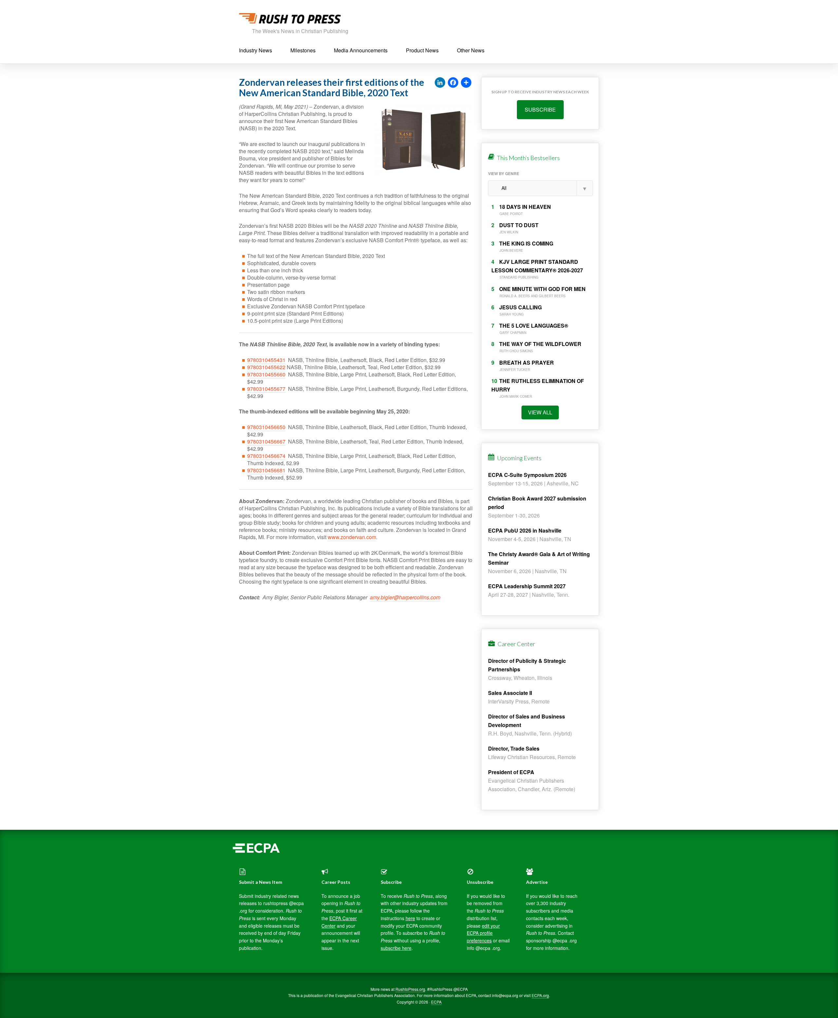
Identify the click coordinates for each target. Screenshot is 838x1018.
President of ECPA (511, 772)
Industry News (255, 50)
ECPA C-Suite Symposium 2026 (527, 475)
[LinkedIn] (439, 82)
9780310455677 (266, 388)
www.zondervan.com (352, 537)
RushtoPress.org (410, 989)
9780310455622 (266, 367)
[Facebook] (453, 82)
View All (540, 412)
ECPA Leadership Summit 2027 (527, 586)
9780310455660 (266, 374)
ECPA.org (540, 995)
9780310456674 (266, 456)
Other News (470, 50)
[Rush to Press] (290, 20)
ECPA (436, 1002)
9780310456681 (266, 470)
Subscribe (540, 109)
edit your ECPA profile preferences (483, 933)
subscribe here (396, 948)
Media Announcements (361, 50)
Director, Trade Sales (513, 748)
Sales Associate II (510, 693)
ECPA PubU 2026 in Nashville (524, 530)
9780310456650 (266, 427)
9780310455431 (266, 360)
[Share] (466, 82)
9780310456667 (266, 441)
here (410, 918)
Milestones (303, 50)
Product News (422, 50)
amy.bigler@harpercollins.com (405, 597)
